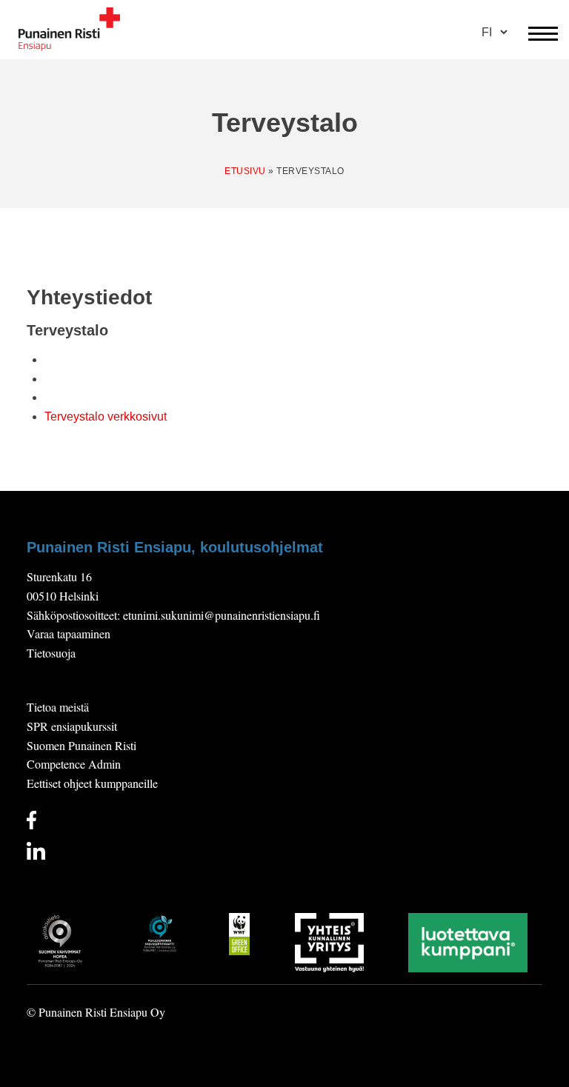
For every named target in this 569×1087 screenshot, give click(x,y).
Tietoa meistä (58, 707)
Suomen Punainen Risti (81, 745)
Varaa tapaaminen (68, 633)
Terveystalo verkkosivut (105, 416)
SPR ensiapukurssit (72, 726)
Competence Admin (74, 764)
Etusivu (245, 171)
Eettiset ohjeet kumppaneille (92, 783)
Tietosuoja (51, 652)
